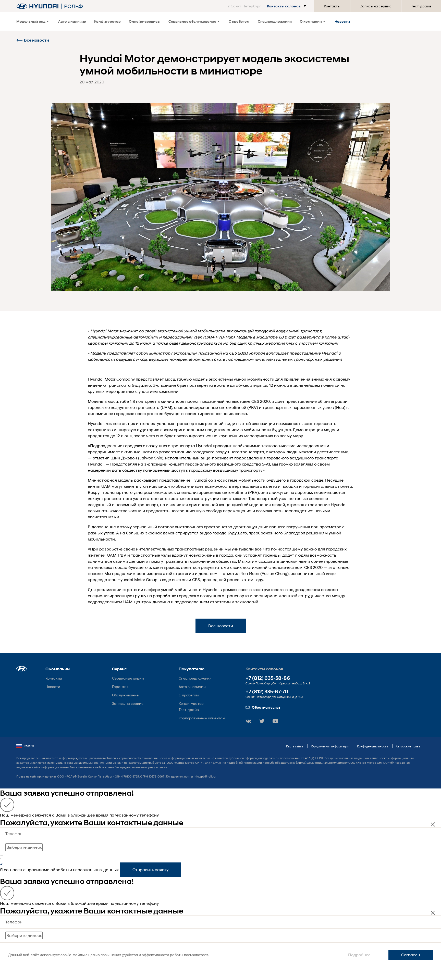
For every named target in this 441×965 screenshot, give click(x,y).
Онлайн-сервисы (144, 21)
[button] (268, 6)
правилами (38, 869)
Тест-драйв (421, 6)
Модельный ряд (30, 21)
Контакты (332, 6)
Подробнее (359, 954)
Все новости (36, 40)
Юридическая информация (330, 746)
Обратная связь (266, 707)
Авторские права (408, 746)
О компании (311, 21)
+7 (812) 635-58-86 (268, 678)
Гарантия (120, 686)
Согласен (410, 954)
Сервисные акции (128, 678)
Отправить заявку (150, 869)
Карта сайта (294, 746)
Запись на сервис (375, 6)
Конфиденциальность (372, 746)
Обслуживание (125, 695)
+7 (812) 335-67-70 (267, 692)
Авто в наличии (72, 21)
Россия (29, 746)
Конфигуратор (107, 21)
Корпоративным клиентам (202, 718)
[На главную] (37, 6)
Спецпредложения (275, 21)
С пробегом (239, 21)
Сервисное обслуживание (192, 21)
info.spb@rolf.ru (205, 776)
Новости (342, 21)
